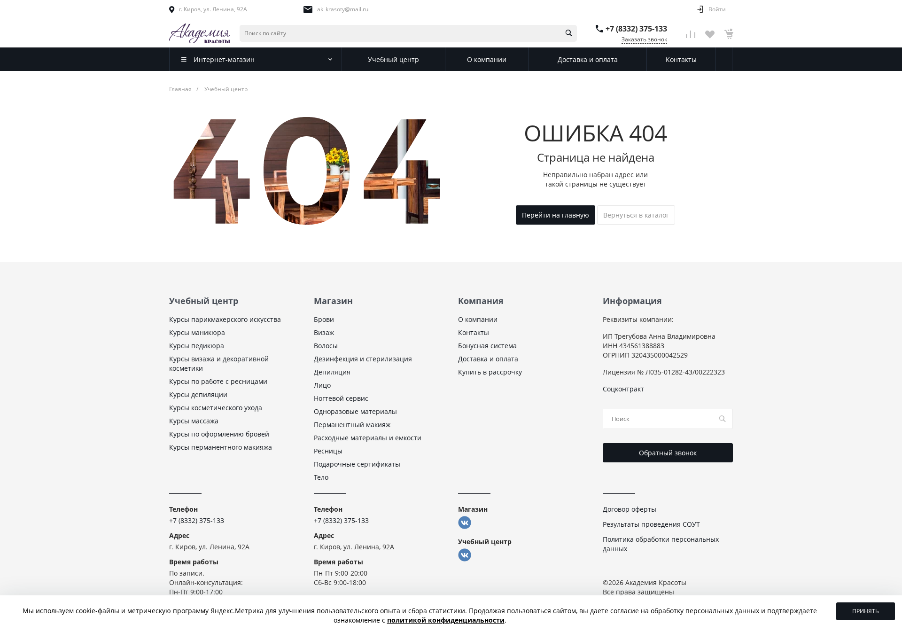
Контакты (473, 332)
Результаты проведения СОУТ (651, 524)
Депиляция (332, 371)
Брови (324, 319)
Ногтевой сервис (341, 398)
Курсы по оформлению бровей (219, 433)
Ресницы (328, 450)
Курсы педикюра (196, 345)
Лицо (322, 385)
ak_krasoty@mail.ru (342, 9)
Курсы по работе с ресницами (218, 381)
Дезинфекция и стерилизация (363, 358)
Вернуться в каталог (636, 215)
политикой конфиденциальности (446, 620)
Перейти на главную (555, 215)
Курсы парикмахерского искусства (225, 319)
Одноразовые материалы (355, 411)
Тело (321, 477)
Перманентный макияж (352, 424)
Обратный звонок (668, 452)
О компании (478, 319)
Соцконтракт (623, 388)
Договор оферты (629, 509)
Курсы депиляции (198, 394)
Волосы (326, 345)
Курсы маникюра (197, 332)
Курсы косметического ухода (215, 407)
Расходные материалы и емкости (367, 437)
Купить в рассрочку (490, 371)
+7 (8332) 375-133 (636, 28)
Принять (865, 611)
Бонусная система (487, 345)
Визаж (324, 332)
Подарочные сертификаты (357, 464)
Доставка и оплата (488, 358)
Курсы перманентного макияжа (220, 447)
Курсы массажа (193, 420)
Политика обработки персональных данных (661, 544)
